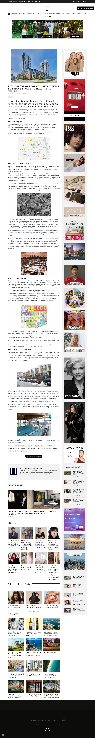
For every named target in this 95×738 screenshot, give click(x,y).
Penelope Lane (11, 516)
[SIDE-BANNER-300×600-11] (74, 422)
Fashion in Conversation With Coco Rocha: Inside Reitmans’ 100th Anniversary (40, 544)
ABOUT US (30, 1)
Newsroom (48, 16)
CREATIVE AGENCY (12, 1)
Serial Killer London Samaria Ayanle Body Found (78, 501)
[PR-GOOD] (74, 137)
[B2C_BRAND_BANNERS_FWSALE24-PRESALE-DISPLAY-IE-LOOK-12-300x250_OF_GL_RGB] (74, 454)
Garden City (30, 166)
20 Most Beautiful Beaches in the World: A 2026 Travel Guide (50, 677)
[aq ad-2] (74, 542)
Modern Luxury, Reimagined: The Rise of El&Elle (26, 567)
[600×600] (74, 230)
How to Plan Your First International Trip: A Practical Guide (15, 635)
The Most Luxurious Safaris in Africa (49, 654)
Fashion (14, 13)
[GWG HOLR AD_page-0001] (74, 196)
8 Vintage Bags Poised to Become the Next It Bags (79, 610)
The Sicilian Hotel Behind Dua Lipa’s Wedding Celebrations (16, 677)
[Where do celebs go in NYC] (74, 561)
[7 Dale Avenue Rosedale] (74, 251)
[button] (59, 589)
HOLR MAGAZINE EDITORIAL (18, 93)
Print (84, 13)
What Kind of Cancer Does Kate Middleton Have (78, 473)
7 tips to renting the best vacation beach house (33, 696)
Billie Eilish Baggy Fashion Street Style (34, 606)
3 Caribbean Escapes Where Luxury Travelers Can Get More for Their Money (15, 656)
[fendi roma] (74, 63)
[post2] (74, 519)
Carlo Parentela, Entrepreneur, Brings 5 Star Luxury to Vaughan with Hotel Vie (20, 513)
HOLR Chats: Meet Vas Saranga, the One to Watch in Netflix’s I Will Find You (14, 544)
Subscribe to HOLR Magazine (34, 456)
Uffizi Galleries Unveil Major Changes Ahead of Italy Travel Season (15, 697)
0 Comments (76, 476)
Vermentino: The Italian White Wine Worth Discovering (33, 635)
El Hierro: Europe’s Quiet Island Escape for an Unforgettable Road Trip (34, 655)
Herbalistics (76, 13)
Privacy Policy (47, 724)
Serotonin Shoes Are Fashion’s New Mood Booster (79, 578)
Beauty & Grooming (49, 13)
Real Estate (66, 13)
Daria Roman (37, 515)
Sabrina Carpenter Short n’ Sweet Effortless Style (15, 606)
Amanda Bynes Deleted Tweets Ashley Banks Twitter (78, 482)
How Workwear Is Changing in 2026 (78, 594)
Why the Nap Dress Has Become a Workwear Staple (77, 587)
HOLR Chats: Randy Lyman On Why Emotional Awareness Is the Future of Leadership (26, 545)
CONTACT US (38, 1)
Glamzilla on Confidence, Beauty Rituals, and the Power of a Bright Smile (14, 569)
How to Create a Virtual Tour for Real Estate (45, 512)
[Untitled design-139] (74, 378)
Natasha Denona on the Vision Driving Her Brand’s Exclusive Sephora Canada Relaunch (53, 545)
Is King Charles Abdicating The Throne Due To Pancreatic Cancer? (78, 492)
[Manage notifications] (3, 735)
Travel (58, 13)
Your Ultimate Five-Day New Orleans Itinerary (33, 676)
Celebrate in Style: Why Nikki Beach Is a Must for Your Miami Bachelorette (51, 697)
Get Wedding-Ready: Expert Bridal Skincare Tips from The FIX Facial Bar (40, 569)
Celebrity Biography (33, 13)
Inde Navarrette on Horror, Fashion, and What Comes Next (79, 602)
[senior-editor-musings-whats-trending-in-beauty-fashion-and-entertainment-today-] (74, 297)
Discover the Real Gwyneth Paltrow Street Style (51, 607)
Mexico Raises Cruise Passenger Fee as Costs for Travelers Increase (50, 635)
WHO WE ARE (22, 1)
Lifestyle (21, 13)
